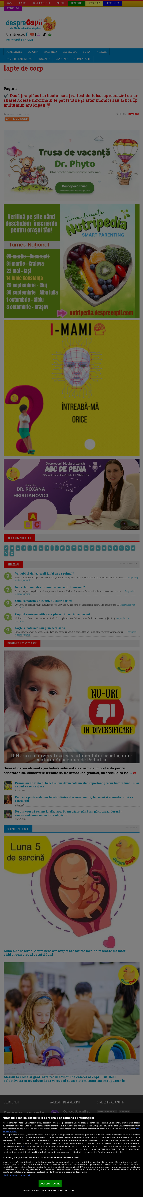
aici (25, 1146)
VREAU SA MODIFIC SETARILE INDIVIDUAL (48, 1190)
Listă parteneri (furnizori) (17, 1175)
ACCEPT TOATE (50, 1183)
